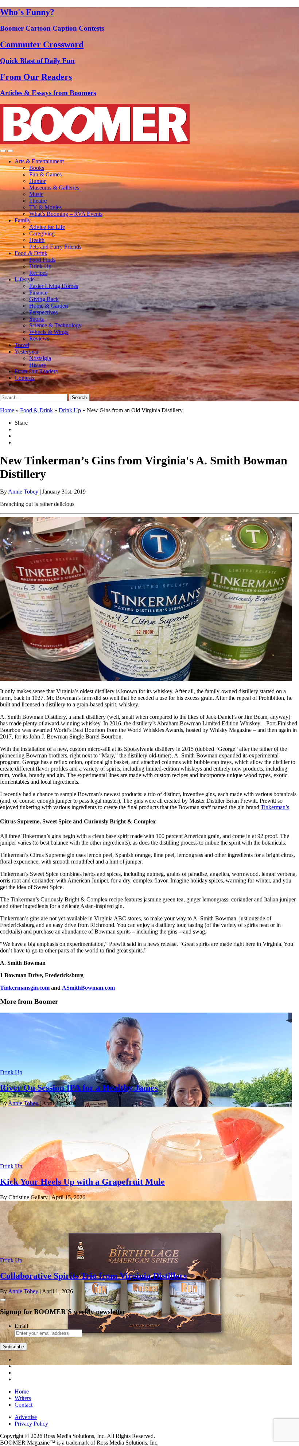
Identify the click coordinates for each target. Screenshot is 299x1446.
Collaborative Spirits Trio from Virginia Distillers (93, 1276)
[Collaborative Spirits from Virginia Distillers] (146, 1363)
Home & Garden (48, 306)
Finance (38, 292)
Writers (23, 1398)
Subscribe (13, 1346)
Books (36, 168)
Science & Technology (55, 325)
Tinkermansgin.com (25, 988)
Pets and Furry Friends (55, 246)
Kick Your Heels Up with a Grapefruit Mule (82, 1181)
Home (7, 410)
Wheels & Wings (48, 332)
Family (23, 220)
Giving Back (44, 299)
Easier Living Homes (53, 286)
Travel (22, 345)
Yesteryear (27, 351)
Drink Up (40, 266)
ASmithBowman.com (88, 988)
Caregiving (42, 233)
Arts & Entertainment (39, 161)
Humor (37, 181)
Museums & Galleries (54, 187)
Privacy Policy (31, 1423)
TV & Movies (45, 207)
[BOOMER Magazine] (95, 142)
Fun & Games (45, 174)
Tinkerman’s (275, 807)
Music (36, 194)
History (37, 365)
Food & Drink (31, 253)
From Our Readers (36, 371)
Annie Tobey (23, 491)
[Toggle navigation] (3, 151)
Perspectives (43, 312)
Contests (24, 378)
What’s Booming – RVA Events (65, 214)
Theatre (38, 201)
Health (36, 240)
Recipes (38, 273)
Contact (23, 1405)
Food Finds (42, 260)
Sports (36, 319)
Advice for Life (47, 227)
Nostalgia (40, 358)
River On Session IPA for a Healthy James (79, 1087)
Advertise (26, 1417)
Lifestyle (25, 279)
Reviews (39, 338)
